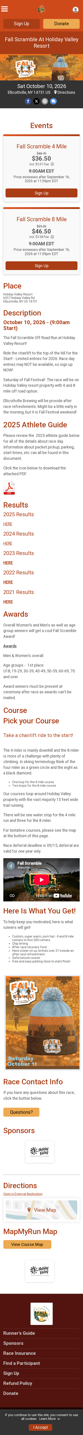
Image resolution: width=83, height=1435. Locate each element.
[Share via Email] (45, 101)
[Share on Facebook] (28, 101)
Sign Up (21, 23)
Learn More (47, 1419)
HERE (7, 524)
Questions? (21, 1112)
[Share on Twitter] (36, 101)
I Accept (40, 1427)
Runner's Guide (19, 1333)
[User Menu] (76, 10)
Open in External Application (22, 1194)
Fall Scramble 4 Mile (42, 146)
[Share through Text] (53, 101)
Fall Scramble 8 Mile (42, 219)
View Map (45, 1210)
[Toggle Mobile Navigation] (4, 9)
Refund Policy (17, 1383)
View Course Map (27, 1244)
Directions (66, 92)
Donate (61, 23)
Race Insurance (19, 1353)
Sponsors (13, 1343)
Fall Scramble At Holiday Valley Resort (41, 42)
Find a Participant (21, 1363)
